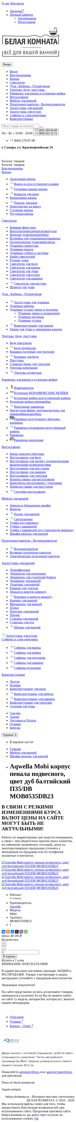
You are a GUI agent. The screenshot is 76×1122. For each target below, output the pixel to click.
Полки (14, 607)
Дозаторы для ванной (25, 584)
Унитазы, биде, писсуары (27, 89)
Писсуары (17, 360)
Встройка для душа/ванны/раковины (35, 238)
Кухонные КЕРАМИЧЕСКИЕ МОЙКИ (41, 393)
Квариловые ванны (23, 197)
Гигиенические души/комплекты (32, 242)
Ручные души (19, 260)
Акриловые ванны (22, 179)
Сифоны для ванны (27, 647)
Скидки (15, 713)
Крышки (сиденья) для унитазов (32, 351)
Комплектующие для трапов (33, 325)
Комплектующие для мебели (34, 694)
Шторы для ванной (27, 627)
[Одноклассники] (8, 931)
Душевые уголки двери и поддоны (34, 309)
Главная (15, 749)
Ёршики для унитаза (24, 588)
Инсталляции (19, 97)
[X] (17, 931)
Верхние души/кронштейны (29, 234)
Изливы (15, 685)
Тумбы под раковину (24, 522)
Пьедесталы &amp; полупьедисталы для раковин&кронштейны (37, 412)
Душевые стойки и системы (29, 253)
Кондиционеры (20, 75)
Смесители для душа (24, 271)
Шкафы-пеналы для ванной (29, 533)
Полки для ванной (27, 514)
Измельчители (24, 388)
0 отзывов (15, 898)
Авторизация (27, 18)
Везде (14, 71)
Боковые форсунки (23, 227)
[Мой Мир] (12, 931)
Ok (36, 1118)
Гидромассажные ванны (30, 189)
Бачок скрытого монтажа (27, 454)
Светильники (23, 519)
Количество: (10, 939)
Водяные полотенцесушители (30, 552)
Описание (17, 1017)
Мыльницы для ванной (26, 604)
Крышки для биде (26, 356)
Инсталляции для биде (25, 457)
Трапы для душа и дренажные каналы (36, 329)
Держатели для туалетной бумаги (33, 577)
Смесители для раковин (26, 278)
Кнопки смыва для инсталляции (32, 479)
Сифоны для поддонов (29, 657)
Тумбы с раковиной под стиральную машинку (42, 530)
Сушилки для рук (22, 622)
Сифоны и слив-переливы (28, 115)
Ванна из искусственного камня (36, 184)
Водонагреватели (26, 549)
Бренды (15, 727)
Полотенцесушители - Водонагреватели (37, 104)
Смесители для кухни (25, 275)
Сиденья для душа (22, 706)
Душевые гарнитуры (24, 245)
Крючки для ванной (23, 600)
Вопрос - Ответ (21, 1026)
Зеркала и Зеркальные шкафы (30, 505)
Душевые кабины (22, 306)
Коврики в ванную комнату (33, 597)
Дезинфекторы (20, 570)
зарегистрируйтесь (59, 1072)
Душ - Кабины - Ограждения (30, 86)
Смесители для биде (24, 264)
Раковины (17, 435)
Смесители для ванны (25, 267)
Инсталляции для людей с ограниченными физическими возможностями (39, 462)
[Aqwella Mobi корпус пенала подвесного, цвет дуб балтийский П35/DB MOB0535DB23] (38, 866)
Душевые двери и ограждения (39, 313)
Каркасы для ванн (26, 194)
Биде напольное (21, 343)
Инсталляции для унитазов (28, 475)
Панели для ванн (25, 202)
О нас (6, 3)
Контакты (17, 3)
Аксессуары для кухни (25, 111)
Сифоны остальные (27, 668)
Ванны (14, 79)
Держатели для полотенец (28, 573)
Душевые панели (21, 249)
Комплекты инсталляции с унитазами (36, 483)
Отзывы (15, 724)
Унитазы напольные (24, 367)
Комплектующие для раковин (34, 699)
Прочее (15, 615)
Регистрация (26, 22)
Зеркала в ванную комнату (28, 591)
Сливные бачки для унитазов (30, 364)
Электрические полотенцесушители (35, 556)
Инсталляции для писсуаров (29, 468)
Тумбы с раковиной (23, 526)
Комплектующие (21, 119)
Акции (14, 716)
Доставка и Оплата (23, 720)
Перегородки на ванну (25, 206)
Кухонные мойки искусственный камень (42, 398)
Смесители (17, 82)
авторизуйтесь (29, 1072)
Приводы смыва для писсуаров (31, 486)
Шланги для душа (22, 287)
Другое (15, 681)
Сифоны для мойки (27, 652)
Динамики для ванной (25, 581)
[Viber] (21, 931)
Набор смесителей (22, 256)
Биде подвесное (25, 348)
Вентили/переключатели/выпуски (33, 231)
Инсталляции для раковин (28, 472)
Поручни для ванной (24, 611)
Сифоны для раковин (28, 662)
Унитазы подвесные (28, 372)
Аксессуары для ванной (26, 108)
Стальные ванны (21, 210)
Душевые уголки (29, 320)
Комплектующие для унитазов (31, 702)
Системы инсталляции (29, 491)
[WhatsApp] (26, 931)
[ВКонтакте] (3, 931)
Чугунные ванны (21, 213)
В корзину (9, 956)
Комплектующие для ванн (28, 689)
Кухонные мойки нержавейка (30, 401)
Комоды (15, 509)
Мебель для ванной (23, 100)
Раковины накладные (29, 440)
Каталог (13, 164)
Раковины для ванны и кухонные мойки (37, 93)
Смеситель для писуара (30, 283)
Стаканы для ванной (24, 618)
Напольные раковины (29, 406)
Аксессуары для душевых (31, 302)
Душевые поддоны (31, 317)
